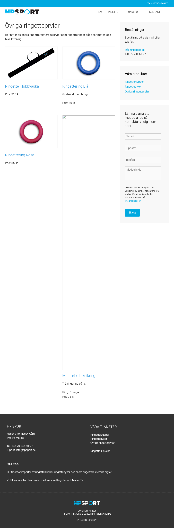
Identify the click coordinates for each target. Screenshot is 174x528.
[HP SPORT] (23, 12)
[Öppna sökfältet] (167, 12)
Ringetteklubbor (134, 81)
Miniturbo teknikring (78, 376)
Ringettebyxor (133, 86)
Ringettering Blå (75, 86)
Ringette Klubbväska (22, 86)
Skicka (132, 212)
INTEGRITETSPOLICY (87, 520)
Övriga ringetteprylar (137, 91)
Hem (99, 11)
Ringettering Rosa (19, 155)
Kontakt (154, 11)
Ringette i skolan (100, 451)
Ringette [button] (112, 11)
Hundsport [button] (134, 11)
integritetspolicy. (133, 201)
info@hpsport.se (135, 49)
